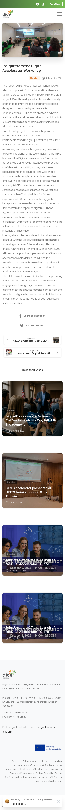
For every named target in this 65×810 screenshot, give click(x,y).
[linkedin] (43, 4)
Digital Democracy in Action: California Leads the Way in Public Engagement (31, 420)
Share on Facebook (34, 315)
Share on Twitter (34, 325)
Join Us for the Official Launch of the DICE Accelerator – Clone (30, 562)
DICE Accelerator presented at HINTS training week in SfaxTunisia (28, 492)
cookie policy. (19, 803)
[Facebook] (37, 4)
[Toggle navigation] (59, 14)
